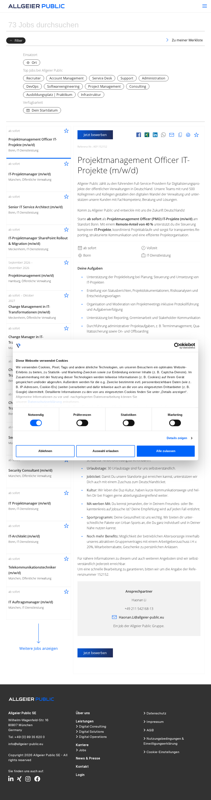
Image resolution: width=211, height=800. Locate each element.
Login (80, 775)
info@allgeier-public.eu (25, 744)
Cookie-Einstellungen (163, 752)
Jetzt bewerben (95, 135)
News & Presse (88, 758)
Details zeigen (177, 438)
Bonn (86, 255)
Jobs (82, 750)
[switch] (82, 423)
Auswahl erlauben (105, 451)
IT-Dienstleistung (158, 255)
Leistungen (85, 721)
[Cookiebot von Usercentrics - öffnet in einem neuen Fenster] (177, 346)
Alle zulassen (165, 451)
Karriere (82, 745)
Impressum (155, 722)
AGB (150, 730)
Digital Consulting (92, 726)
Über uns (83, 713)
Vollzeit (151, 248)
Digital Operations (93, 737)
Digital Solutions (91, 732)
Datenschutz (156, 713)
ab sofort (89, 248)
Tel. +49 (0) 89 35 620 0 (26, 737)
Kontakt (82, 767)
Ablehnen (45, 451)
